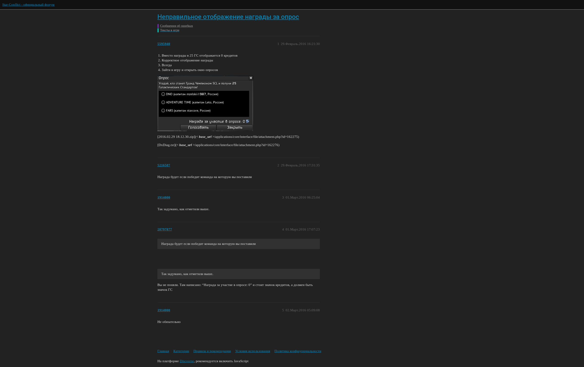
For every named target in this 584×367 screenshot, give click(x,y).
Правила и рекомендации (212, 351)
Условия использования (252, 351)
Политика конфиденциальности (297, 351)
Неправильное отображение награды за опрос (228, 17)
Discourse (187, 361)
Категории (181, 351)
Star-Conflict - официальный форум (28, 4)
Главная (163, 351)
